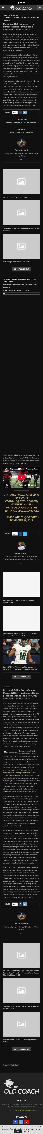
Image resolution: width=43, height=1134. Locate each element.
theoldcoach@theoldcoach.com (25, 1110)
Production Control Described (15, 197)
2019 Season (7, 279)
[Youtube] (26, 1122)
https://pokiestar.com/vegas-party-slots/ (17, 773)
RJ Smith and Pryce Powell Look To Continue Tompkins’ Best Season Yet (20, 635)
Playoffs (11, 281)
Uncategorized (7, 20)
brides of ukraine (9, 97)
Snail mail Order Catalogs (21, 132)
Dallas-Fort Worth (31, 279)
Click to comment (21, 269)
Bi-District (14, 279)
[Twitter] (21, 1122)
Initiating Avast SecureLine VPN (16, 262)
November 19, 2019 (21, 520)
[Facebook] (15, 1122)
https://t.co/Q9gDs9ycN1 (21, 507)
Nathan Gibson (9, 290)
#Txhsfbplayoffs (21, 504)
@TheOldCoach (27, 501)
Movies (5, 281)
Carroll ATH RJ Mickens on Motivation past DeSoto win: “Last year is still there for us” (20, 668)
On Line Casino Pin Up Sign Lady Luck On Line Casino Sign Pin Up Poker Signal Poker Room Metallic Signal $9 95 (21, 973)
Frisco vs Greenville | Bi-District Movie (21, 122)
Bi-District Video (22, 279)
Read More (26, 1132)
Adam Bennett (9, 29)
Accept (17, 1132)
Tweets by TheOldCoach (11, 1065)
